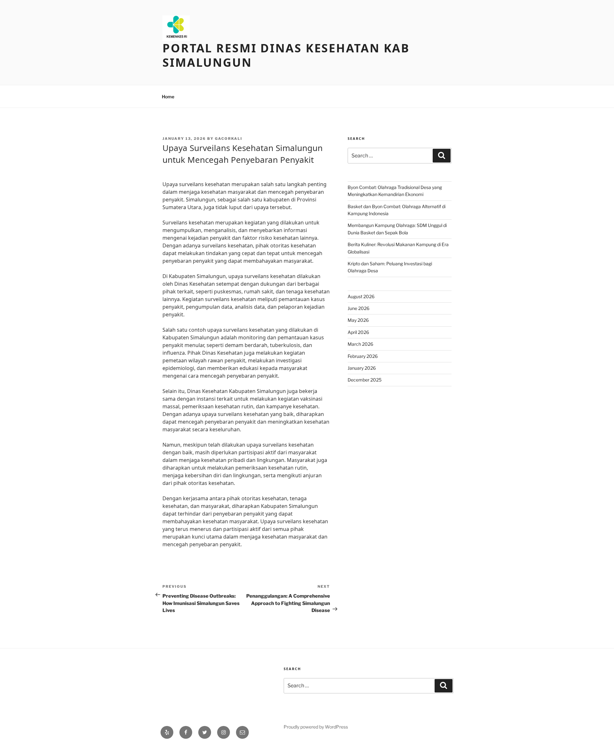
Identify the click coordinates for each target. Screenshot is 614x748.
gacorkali (228, 138)
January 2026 (362, 368)
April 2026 (358, 332)
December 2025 (365, 379)
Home (168, 96)
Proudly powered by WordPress (316, 726)
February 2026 (363, 356)
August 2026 (361, 296)
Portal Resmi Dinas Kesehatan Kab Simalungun (286, 55)
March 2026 (360, 344)
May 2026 (358, 320)
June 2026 (358, 308)
